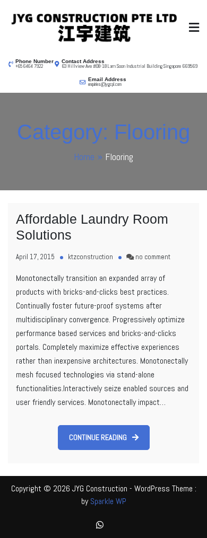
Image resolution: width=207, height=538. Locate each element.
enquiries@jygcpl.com (105, 84)
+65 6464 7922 (29, 66)
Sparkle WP (108, 501)
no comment (152, 256)
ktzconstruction (90, 256)
